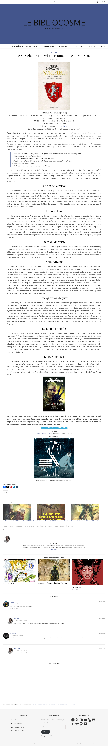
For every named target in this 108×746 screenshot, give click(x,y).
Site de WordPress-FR (17, 731)
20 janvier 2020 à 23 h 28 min (20, 620)
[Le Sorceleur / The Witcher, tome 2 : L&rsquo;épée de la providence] (19, 512)
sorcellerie (62, 526)
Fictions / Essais (18, 2)
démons (11, 526)
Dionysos (8, 530)
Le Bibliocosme (54, 22)
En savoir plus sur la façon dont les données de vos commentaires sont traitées (53, 704)
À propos (57, 2)
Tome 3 (44, 433)
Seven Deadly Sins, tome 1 (12, 584)
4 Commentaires (100, 530)
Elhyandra (13, 633)
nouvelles (50, 526)
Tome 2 (38, 433)
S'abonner (45, 732)
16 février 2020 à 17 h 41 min (16, 635)
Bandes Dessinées (29, 2)
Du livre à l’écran (48, 2)
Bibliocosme (54, 549)
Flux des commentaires (17, 727)
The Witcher (70, 526)
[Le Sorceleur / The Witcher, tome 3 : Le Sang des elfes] (87, 512)
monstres (43, 526)
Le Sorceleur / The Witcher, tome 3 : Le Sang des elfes (85, 520)
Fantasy (54, 52)
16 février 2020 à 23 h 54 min (20, 650)
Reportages (38, 2)
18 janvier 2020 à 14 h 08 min (16, 603)
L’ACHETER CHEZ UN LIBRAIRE (54, 427)
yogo (12, 602)
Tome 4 (49, 433)
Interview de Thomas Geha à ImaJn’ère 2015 (52, 583)
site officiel (63, 126)
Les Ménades (76, 588)
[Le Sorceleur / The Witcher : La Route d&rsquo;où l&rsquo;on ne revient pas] (53, 512)
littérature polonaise (29, 526)
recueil (56, 526)
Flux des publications (17, 723)
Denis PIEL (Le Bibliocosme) (28, 743)
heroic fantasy (19, 526)
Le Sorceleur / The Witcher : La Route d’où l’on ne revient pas (52, 520)
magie (37, 526)
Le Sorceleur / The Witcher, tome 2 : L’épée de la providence (18, 520)
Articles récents (8, 2)
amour (5, 526)
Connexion (14, 720)
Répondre (102, 601)
